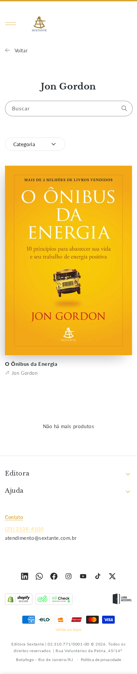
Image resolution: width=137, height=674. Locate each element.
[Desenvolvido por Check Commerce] (54, 600)
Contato (14, 517)
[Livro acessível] (122, 600)
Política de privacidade (101, 659)
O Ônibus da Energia (31, 364)
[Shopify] (18, 600)
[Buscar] (124, 108)
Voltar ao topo (68, 629)
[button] (10, 24)
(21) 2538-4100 (24, 529)
